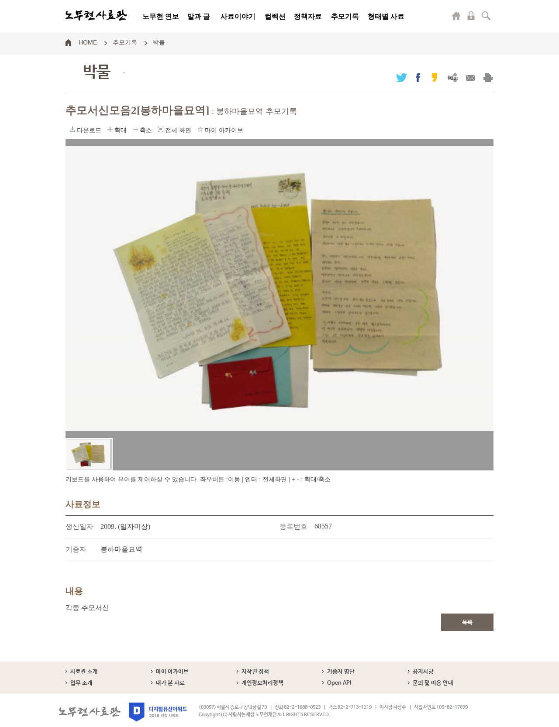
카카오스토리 (434, 77)
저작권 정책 (255, 672)
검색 (486, 16)
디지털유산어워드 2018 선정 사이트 (158, 712)
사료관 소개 (84, 672)
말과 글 (198, 16)
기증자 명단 (341, 672)
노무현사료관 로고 (96, 15)
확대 (110, 129)
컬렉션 (275, 16)
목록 (467, 622)
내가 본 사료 (170, 683)
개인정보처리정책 (262, 683)
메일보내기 (470, 77)
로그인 (471, 16)
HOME (88, 42)
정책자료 (308, 16)
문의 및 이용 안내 (433, 683)
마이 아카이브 (172, 672)
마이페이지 (456, 16)
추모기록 (345, 16)
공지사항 (423, 672)
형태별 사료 (386, 16)
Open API (339, 683)
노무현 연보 (160, 16)
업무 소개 (81, 683)
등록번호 (293, 526)
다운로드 (72, 129)
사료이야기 (238, 16)
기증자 (76, 549)
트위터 (401, 77)
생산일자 (79, 526)
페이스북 (418, 77)
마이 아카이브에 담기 (200, 129)
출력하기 (488, 77)
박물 (159, 42)
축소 (135, 129)
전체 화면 (160, 129)
